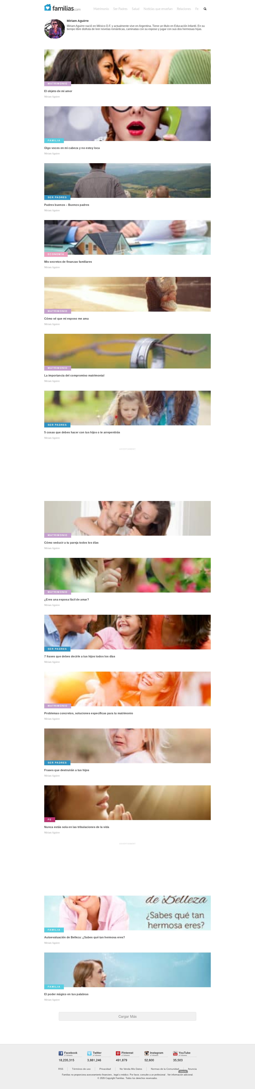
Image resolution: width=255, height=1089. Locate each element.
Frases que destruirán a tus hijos (66, 770)
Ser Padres (120, 9)
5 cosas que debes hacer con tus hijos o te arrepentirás (82, 432)
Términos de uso (81, 1068)
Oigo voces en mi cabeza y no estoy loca (72, 148)
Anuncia (192, 1068)
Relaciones (184, 9)
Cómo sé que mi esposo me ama (66, 318)
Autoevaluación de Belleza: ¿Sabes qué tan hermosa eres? (84, 937)
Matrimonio (101, 9)
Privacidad (105, 1068)
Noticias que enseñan (158, 9)
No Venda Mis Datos (131, 1068)
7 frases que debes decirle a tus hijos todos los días (79, 656)
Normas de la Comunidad (165, 1068)
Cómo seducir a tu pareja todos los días (71, 542)
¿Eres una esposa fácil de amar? (66, 599)
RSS (60, 1068)
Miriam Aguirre (52, 96)
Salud (135, 9)
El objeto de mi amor (58, 91)
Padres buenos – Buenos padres (66, 204)
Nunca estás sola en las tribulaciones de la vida (76, 827)
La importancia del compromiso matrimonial (74, 375)
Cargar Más (127, 1016)
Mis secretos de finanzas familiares (68, 261)
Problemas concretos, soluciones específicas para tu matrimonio (88, 713)
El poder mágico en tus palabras (66, 994)
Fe (196, 9)
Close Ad (183, 1071)
